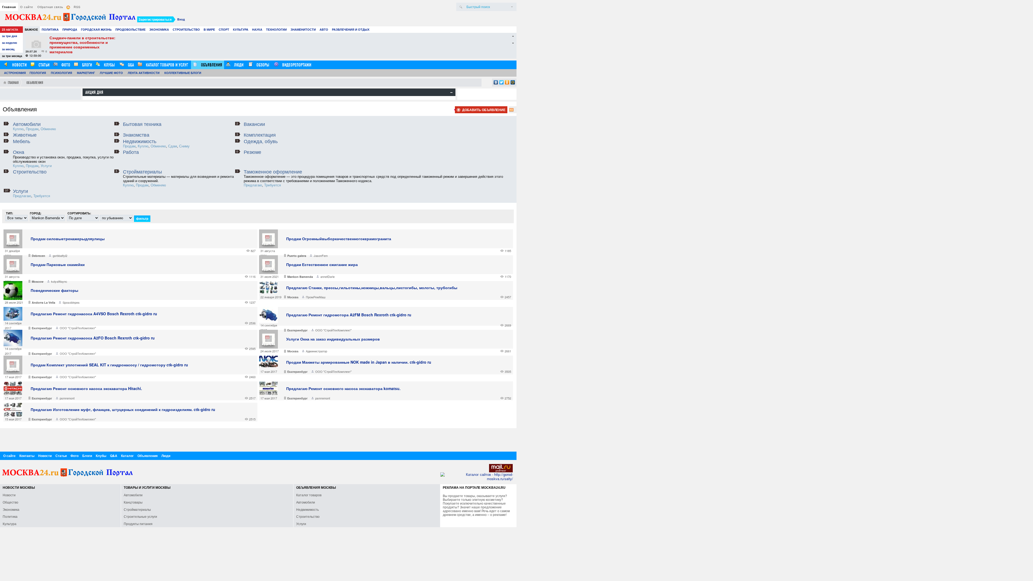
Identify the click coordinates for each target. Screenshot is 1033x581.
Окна (18, 151)
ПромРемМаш (316, 297)
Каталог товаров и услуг (166, 65)
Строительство (186, 29)
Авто (324, 29)
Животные (25, 134)
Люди (238, 65)
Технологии (276, 29)
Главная (9, 7)
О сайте (26, 7)
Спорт (224, 29)
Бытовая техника (142, 123)
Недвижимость (139, 140)
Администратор (316, 351)
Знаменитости (303, 29)
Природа (69, 29)
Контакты (26, 455)
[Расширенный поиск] (512, 7)
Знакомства (136, 134)
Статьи (43, 65)
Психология (61, 73)
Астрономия (15, 73)
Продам (32, 128)
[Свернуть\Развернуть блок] (451, 92)
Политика (50, 29)
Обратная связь (50, 7)
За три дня (9, 36)
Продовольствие (130, 29)
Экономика (159, 29)
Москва (292, 297)
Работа (131, 151)
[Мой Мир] (513, 82)
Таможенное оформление (273, 171)
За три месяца (12, 56)
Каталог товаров (308, 495)
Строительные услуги (140, 516)
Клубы (109, 65)
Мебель (21, 140)
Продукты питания (138, 523)
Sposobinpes (71, 302)
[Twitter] (501, 82)
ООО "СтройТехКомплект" (78, 328)
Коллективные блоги (182, 73)
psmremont (67, 398)
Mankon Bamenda (300, 277)
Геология (38, 73)
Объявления (211, 65)
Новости (19, 65)
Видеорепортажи (296, 65)
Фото (65, 65)
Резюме (252, 151)
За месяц (8, 49)
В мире (209, 29)
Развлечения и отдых (350, 29)
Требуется (272, 184)
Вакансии (254, 123)
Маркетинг (86, 73)
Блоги (86, 65)
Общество (10, 502)
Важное (31, 29)
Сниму (184, 145)
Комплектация (260, 134)
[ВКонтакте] (496, 82)
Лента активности (144, 73)
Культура (240, 29)
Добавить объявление (483, 109)
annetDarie (327, 276)
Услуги (46, 165)
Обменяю (48, 128)
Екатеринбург (42, 328)
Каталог (127, 455)
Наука (257, 29)
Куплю (18, 128)
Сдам (172, 145)
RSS (77, 7)
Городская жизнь (96, 29)
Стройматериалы (142, 171)
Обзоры (262, 65)
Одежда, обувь (261, 140)
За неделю (9, 43)
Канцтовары (133, 502)
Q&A (130, 65)
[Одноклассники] (507, 82)
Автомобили (27, 123)
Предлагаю (253, 184)
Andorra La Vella (43, 302)
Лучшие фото (111, 73)
